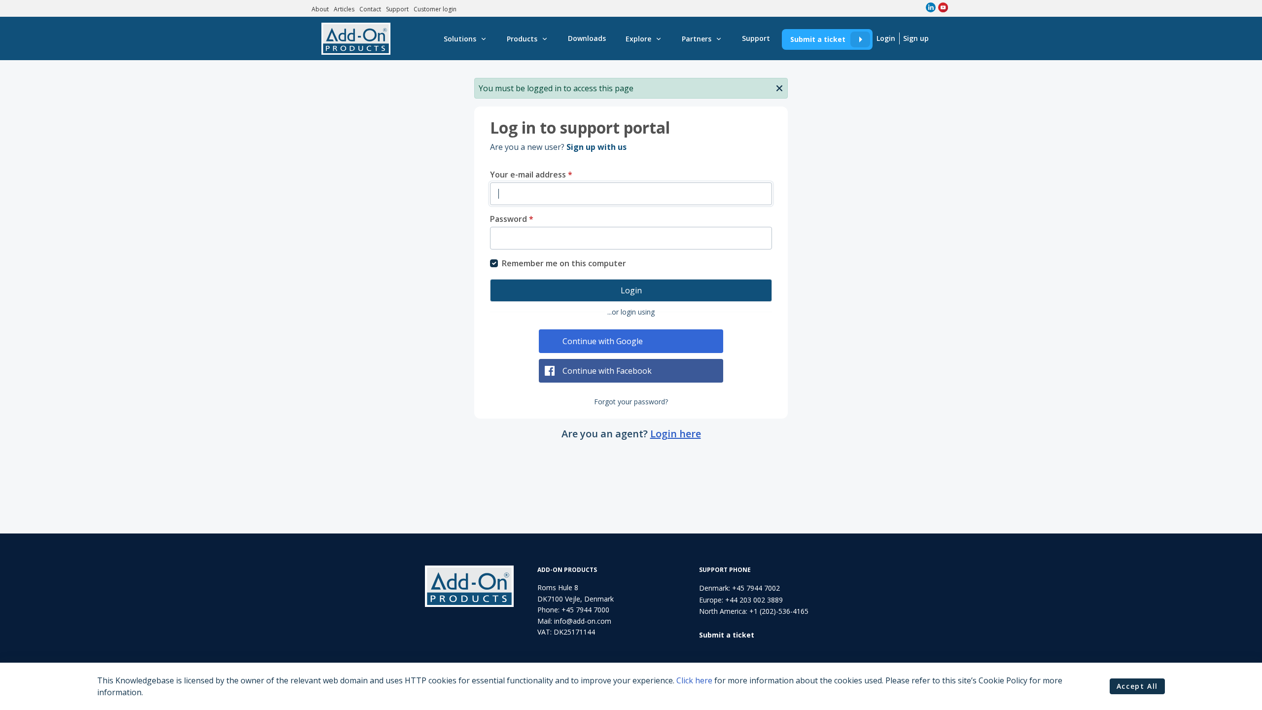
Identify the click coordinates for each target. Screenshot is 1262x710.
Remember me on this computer (564, 263)
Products (522, 38)
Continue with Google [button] (602, 341)
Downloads (587, 38)
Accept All (1137, 686)
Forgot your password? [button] (631, 401)
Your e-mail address (531, 174)
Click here (694, 680)
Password (511, 218)
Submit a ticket (817, 39)
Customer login (435, 9)
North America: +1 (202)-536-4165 (753, 611)
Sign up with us (596, 147)
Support (397, 9)
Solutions (460, 38)
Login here (675, 433)
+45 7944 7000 (585, 609)
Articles (344, 9)
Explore (638, 38)
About (320, 9)
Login (885, 38)
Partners (696, 38)
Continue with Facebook (607, 370)
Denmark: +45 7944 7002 (739, 588)
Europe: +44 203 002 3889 (741, 599)
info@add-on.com (582, 621)
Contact (370, 9)
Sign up (916, 38)
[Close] (779, 87)
